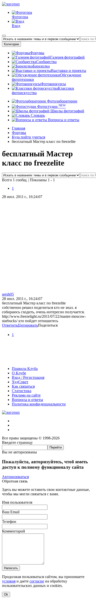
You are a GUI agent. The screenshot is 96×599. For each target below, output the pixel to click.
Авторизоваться (15, 477)
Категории (11, 44)
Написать (11, 568)
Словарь (37, 115)
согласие (37, 581)
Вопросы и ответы (63, 120)
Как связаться (23, 386)
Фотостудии (51, 106)
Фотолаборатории (61, 101)
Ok (6, 594)
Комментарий (13, 531)
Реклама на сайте (26, 395)
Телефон (9, 521)
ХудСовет (20, 382)
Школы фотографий (66, 111)
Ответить (10, 325)
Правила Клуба (25, 368)
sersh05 (8, 294)
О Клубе (19, 373)
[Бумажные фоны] (48, 360)
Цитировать (28, 325)
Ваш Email (10, 512)
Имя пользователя (17, 502)
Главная (18, 128)
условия (9, 581)
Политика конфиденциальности (39, 404)
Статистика (21, 391)
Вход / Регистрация (28, 377)
